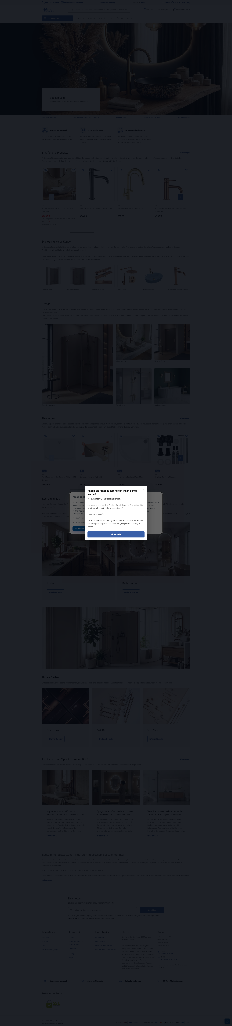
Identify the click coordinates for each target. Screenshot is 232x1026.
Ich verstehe (116, 534)
